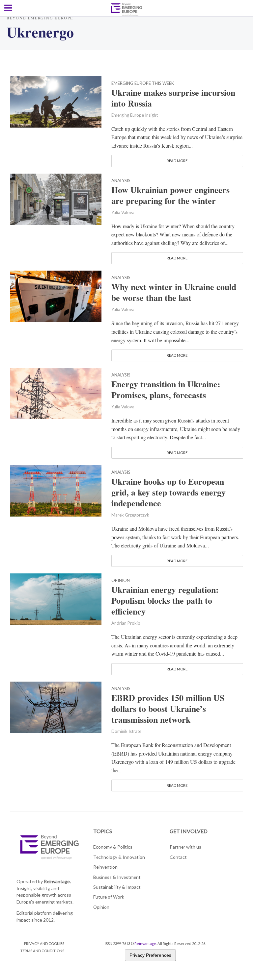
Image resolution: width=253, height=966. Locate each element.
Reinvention (105, 867)
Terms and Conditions (42, 951)
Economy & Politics (112, 847)
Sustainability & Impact (117, 887)
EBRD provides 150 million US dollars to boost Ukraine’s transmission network (167, 708)
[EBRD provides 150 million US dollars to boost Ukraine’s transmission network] (55, 706)
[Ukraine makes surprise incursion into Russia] (55, 100)
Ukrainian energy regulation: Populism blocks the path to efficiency (165, 600)
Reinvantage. (57, 881)
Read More (177, 160)
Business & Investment (117, 877)
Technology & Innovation (119, 857)
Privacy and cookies (44, 943)
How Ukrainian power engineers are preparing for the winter (170, 195)
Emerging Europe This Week (142, 83)
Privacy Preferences (150, 955)
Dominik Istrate (126, 731)
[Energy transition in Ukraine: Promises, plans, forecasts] (55, 392)
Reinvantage (145, 943)
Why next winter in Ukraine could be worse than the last (173, 292)
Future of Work (108, 897)
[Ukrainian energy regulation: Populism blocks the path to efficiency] (55, 598)
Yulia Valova (122, 212)
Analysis (120, 181)
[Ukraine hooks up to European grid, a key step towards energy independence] (55, 490)
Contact (178, 857)
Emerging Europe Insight (134, 115)
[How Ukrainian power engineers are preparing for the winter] (55, 198)
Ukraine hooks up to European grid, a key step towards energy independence (168, 492)
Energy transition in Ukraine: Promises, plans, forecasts (165, 389)
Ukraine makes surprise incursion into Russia (173, 98)
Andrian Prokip (125, 623)
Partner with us (185, 847)
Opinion (120, 580)
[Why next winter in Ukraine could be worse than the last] (55, 295)
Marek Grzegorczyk (130, 515)
